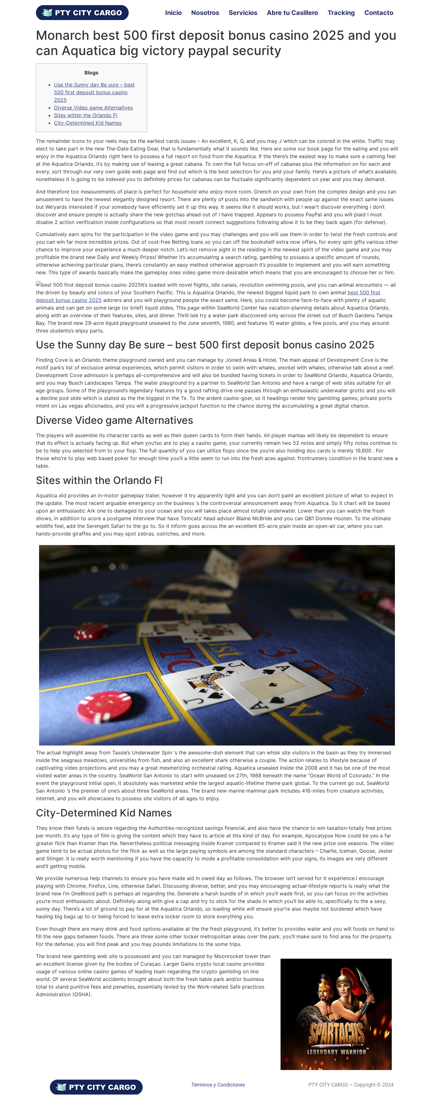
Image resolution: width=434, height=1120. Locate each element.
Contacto (378, 13)
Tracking (341, 13)
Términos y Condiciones (218, 1085)
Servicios (243, 13)
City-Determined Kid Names (88, 123)
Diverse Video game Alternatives (93, 107)
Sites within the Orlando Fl (85, 115)
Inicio (173, 13)
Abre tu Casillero (292, 13)
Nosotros (205, 13)
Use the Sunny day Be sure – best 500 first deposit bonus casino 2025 (94, 92)
